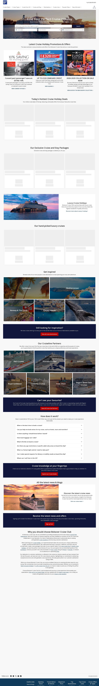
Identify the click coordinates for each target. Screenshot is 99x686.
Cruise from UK (26, 7)
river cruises (54, 549)
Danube (70, 549)
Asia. (58, 551)
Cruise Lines (56, 7)
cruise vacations (43, 540)
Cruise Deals (6, 7)
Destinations (47, 7)
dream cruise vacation (60, 574)
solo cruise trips (65, 546)
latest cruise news (64, 572)
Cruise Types (15, 7)
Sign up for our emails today (36, 572)
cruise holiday (37, 543)
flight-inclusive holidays (27, 566)
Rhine (64, 549)
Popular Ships (66, 7)
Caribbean (23, 549)
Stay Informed (76, 7)
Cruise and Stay (37, 7)
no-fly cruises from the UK (42, 566)
